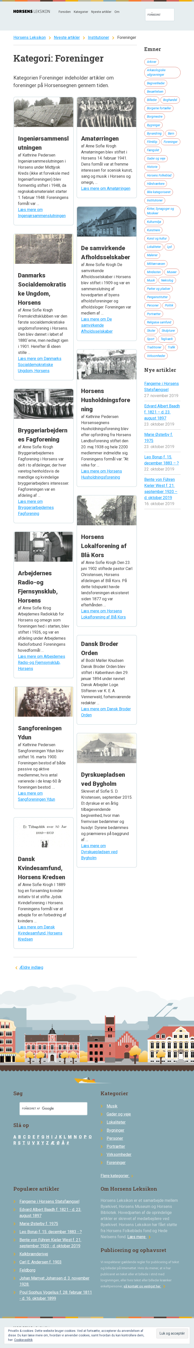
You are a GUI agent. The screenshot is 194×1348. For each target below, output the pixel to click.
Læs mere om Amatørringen (105, 188)
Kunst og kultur (157, 238)
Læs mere (140, 1236)
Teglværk (167, 339)
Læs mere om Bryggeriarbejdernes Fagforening (36, 507)
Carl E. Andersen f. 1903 (40, 1262)
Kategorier (81, 12)
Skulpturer (168, 330)
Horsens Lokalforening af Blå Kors (104, 546)
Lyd (169, 247)
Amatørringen (100, 138)
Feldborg (27, 1270)
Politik (169, 305)
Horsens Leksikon (29, 37)
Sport (150, 339)
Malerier (152, 255)
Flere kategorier (118, 1175)
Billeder (152, 100)
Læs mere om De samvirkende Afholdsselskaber (97, 325)
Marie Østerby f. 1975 (38, 1223)
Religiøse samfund (159, 322)
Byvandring (154, 133)
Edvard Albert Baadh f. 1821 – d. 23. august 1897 (162, 412)
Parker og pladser (158, 289)
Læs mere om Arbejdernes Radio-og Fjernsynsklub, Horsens (41, 662)
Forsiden (65, 12)
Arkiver (151, 62)
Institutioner (98, 37)
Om (116, 12)
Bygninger (153, 125)
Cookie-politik (23, 1340)
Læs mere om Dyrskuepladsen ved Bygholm (99, 851)
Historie (152, 167)
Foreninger (171, 142)
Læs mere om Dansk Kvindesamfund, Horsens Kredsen (40, 933)
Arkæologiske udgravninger (156, 72)
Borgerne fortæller (159, 108)
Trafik (171, 347)
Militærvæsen (156, 264)
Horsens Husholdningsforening (105, 400)
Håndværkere (155, 184)
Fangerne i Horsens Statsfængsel (49, 1201)
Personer (153, 305)
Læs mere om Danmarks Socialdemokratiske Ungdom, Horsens (39, 364)
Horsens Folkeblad (159, 175)
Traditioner (154, 347)
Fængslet (153, 150)
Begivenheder (156, 83)
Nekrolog (167, 280)
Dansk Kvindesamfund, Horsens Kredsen (41, 868)
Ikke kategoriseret (159, 192)
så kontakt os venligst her (145, 1286)
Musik (151, 280)
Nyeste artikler (101, 12)
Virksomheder (156, 356)
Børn (171, 133)
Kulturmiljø (154, 222)
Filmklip (152, 142)
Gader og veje (156, 158)
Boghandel (170, 100)
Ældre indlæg (31, 967)
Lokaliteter (154, 247)
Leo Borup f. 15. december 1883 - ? (50, 1231)
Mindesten (154, 272)
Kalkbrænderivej (33, 1254)
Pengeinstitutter (157, 297)
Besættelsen (155, 91)
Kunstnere (153, 230)
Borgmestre (154, 116)
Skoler (151, 330)
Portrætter (154, 314)
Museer (172, 272)
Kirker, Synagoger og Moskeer (160, 211)
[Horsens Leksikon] (31, 11)
